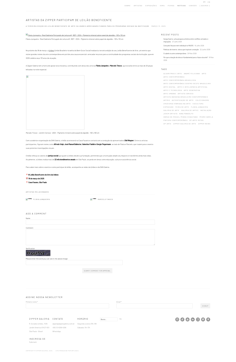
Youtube (188, 319)
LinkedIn (193, 319)
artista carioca (185, 94)
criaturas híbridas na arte (177, 104)
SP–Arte (167, 124)
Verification (30, 248)
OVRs (162, 6)
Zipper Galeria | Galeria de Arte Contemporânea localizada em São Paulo (39, 5)
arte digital (169, 87)
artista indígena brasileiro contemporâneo (185, 97)
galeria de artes (190, 110)
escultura (198, 104)
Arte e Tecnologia (172, 90)
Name (28, 218)
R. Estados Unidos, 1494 (38, 324)
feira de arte (182, 107)
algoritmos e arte (172, 73)
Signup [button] (205, 306)
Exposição (168, 107)
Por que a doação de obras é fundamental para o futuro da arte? (185, 57)
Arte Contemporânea (173, 77)
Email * (118, 302)
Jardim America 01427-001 (39, 327)
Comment (29, 228)
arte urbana (169, 94)
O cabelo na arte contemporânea (175, 53)
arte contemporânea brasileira (179, 80)
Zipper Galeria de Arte (184, 124)
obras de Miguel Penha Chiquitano (180, 117)
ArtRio (166, 100)
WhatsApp (56, 331)
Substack (33, 342)
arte (204, 73)
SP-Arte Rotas (196, 120)
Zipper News (204, 124)
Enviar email (203, 319)
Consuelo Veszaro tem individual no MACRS (178, 46)
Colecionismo (202, 100)
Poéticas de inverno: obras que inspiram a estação (181, 50)
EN (209, 2)
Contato (193, 6)
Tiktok (182, 319)
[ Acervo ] (205, 6)
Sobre (128, 6)
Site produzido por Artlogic (67, 350)
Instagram (177, 319)
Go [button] (120, 319)
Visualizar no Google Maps (208, 319)
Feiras (171, 6)
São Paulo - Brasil (36, 331)
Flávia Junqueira (199, 107)
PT (204, 2)
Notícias (181, 6)
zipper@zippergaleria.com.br (63, 324)
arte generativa (192, 90)
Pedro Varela (206, 117)
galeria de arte (171, 110)
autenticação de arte (183, 100)
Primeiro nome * (32, 302)
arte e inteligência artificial (192, 87)
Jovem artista (170, 114)
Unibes (51, 50)
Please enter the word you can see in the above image (47, 259)
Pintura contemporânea (175, 120)
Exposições (151, 6)
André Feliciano (192, 73)
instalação (205, 110)
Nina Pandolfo (186, 114)
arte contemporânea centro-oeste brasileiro (187, 83)
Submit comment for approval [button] (97, 271)
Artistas (138, 6)
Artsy (198, 319)
